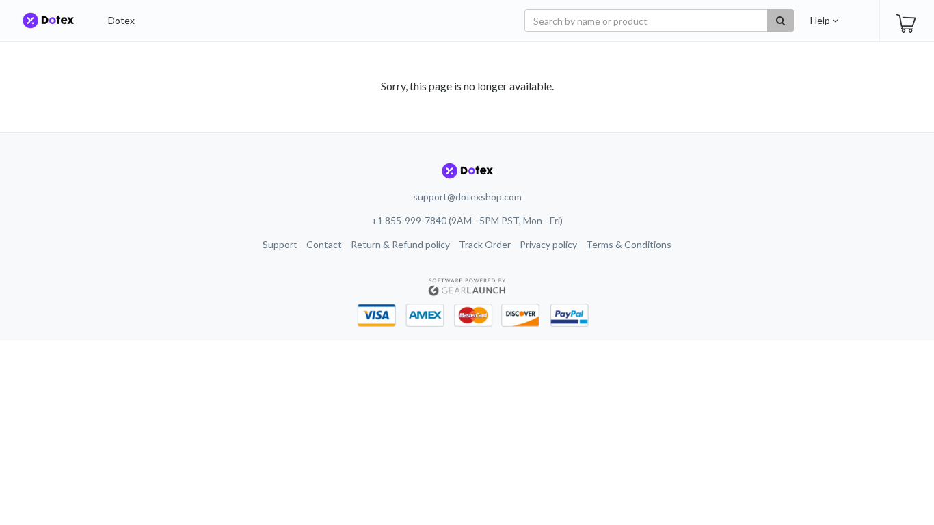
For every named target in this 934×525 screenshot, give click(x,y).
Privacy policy (548, 244)
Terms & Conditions (628, 244)
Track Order (485, 244)
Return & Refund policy (400, 244)
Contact (324, 244)
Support (280, 244)
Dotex (121, 20)
